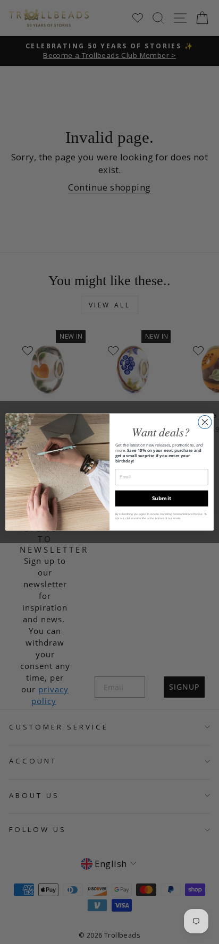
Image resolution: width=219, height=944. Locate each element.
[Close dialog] (205, 421)
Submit (161, 498)
